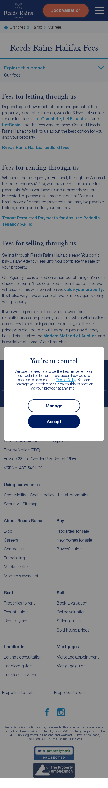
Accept (54, 421)
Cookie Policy (66, 379)
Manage (54, 405)
